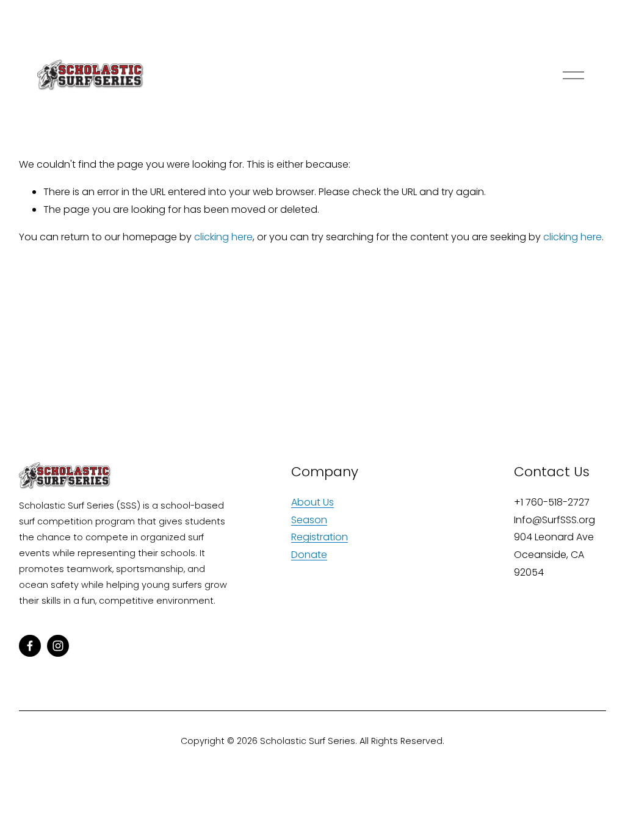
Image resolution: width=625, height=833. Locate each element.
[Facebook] (30, 646)
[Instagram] (58, 646)
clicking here (223, 237)
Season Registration (319, 529)
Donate (309, 555)
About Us (312, 502)
